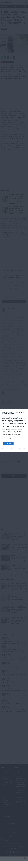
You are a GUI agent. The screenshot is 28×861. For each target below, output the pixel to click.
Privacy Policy (22, 448)
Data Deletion (5, 448)
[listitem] (14, 439)
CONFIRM (8, 443)
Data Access (14, 448)
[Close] (25, 412)
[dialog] (14, 430)
